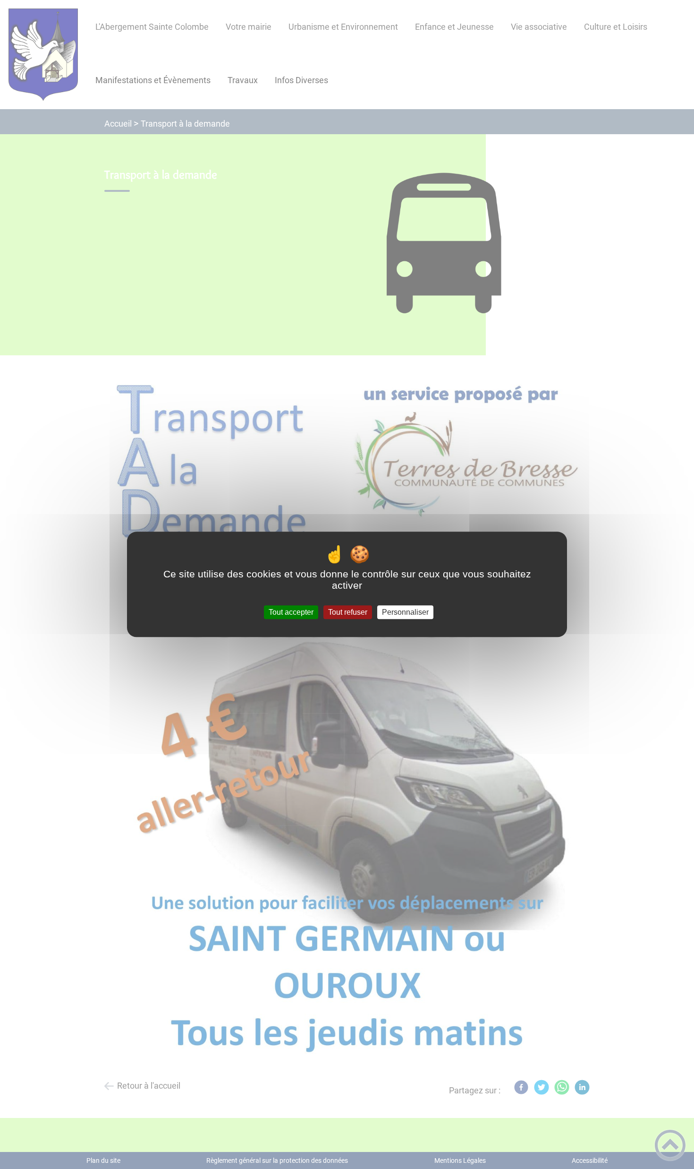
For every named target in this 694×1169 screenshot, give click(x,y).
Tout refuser (347, 612)
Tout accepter (291, 612)
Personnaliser (405, 612)
